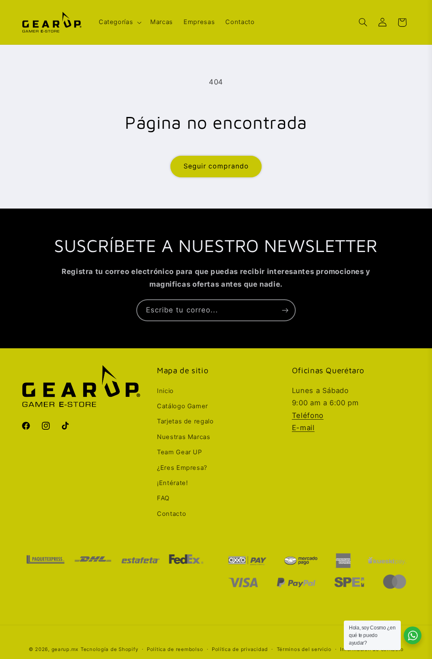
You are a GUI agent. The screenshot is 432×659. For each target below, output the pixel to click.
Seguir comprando (216, 166)
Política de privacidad (240, 649)
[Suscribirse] (285, 310)
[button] (119, 22)
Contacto (171, 514)
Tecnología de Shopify (109, 649)
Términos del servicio (304, 649)
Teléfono (308, 415)
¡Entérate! (172, 483)
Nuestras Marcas (183, 437)
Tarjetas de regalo (185, 421)
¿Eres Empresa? (182, 468)
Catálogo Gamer (182, 406)
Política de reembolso (175, 649)
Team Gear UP (179, 452)
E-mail (303, 427)
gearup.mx (65, 649)
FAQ (163, 498)
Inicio (165, 391)
